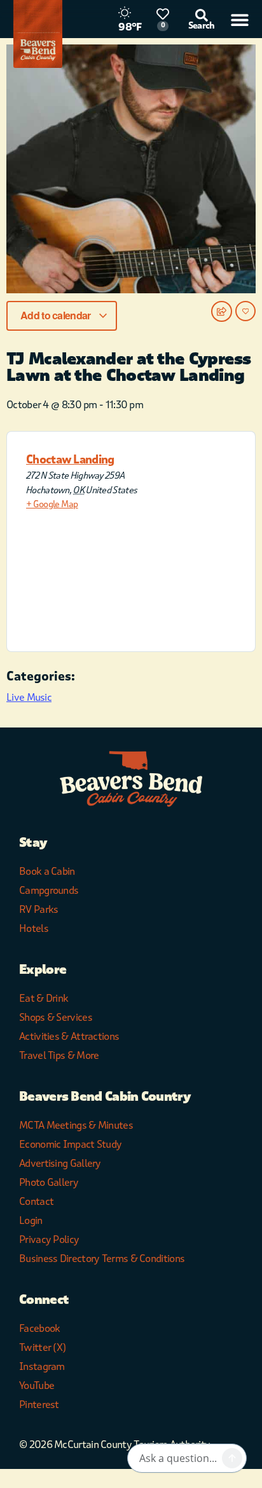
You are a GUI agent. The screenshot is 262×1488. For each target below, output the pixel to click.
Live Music (29, 697)
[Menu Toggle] (239, 19)
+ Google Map (52, 504)
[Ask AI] (232, 1458)
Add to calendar (56, 315)
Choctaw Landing (70, 460)
